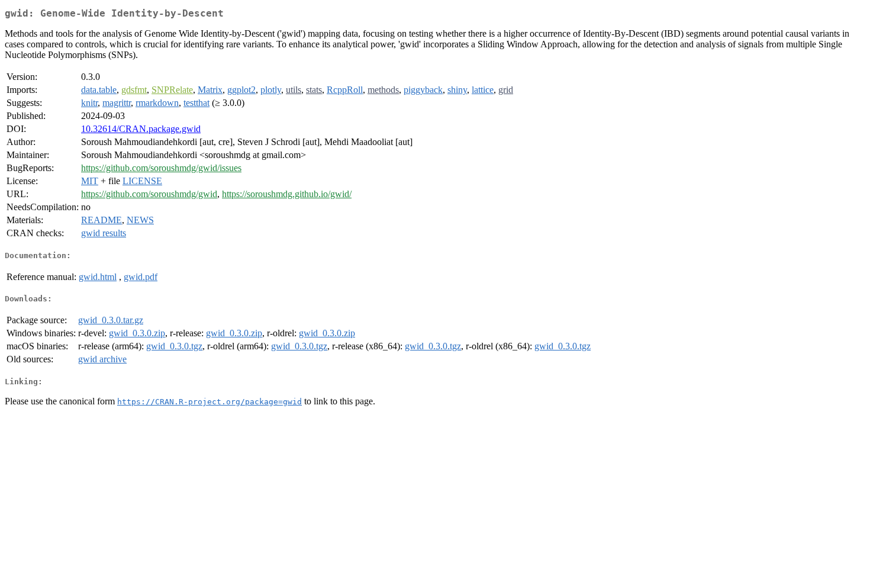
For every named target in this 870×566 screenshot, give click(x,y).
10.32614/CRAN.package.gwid (141, 129)
